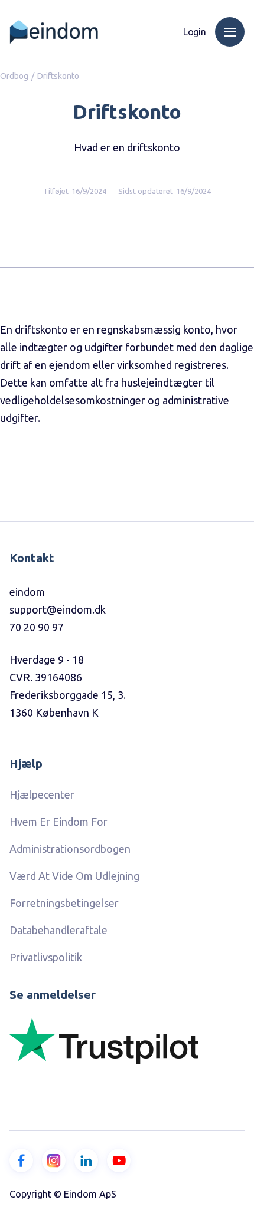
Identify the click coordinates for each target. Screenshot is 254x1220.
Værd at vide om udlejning (74, 876)
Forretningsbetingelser (64, 903)
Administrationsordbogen (70, 849)
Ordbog (14, 76)
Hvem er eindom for (58, 821)
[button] (230, 32)
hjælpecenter (41, 794)
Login (194, 32)
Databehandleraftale (58, 930)
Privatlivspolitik (45, 957)
